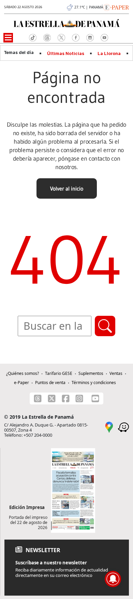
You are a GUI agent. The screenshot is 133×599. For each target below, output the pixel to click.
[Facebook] (66, 398)
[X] (52, 398)
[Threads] (38, 398)
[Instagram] (79, 398)
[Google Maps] (109, 427)
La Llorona (109, 53)
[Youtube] (95, 398)
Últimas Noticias (65, 53)
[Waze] (123, 427)
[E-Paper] (116, 7)
